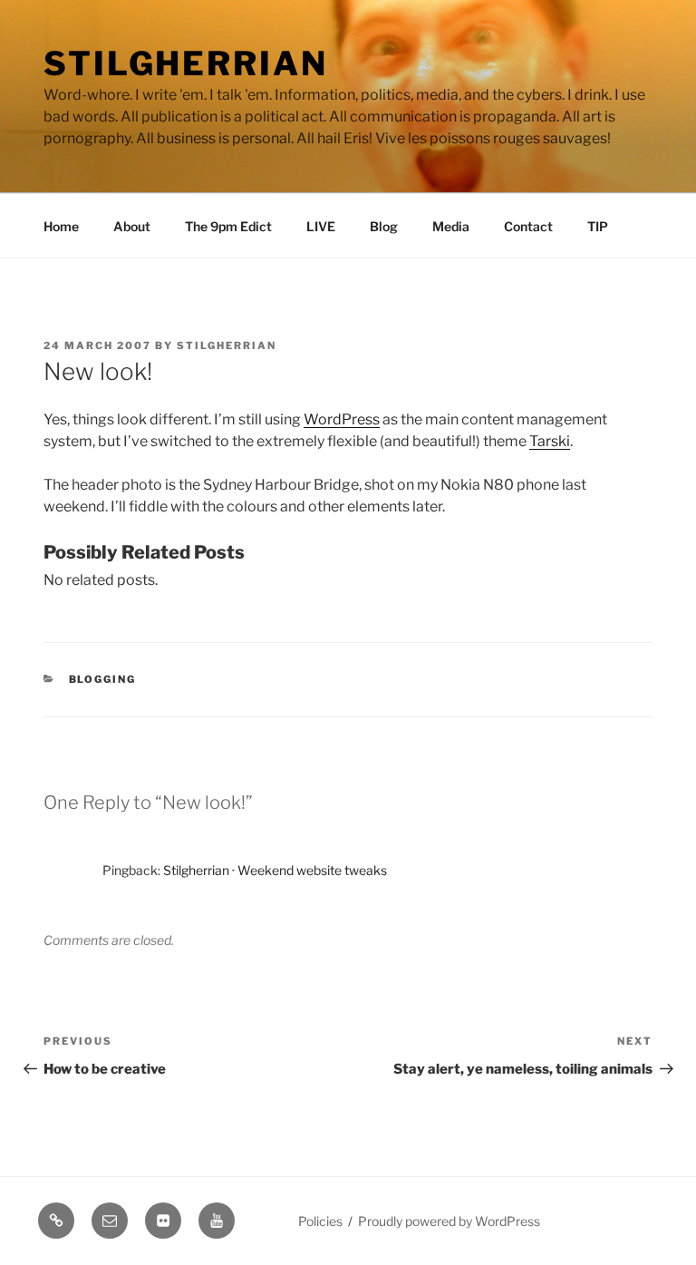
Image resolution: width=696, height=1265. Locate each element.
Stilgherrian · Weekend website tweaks (275, 870)
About (131, 226)
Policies (320, 1221)
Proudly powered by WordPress (449, 1221)
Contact (528, 226)
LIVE (320, 226)
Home (61, 226)
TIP (597, 226)
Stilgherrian (186, 63)
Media (450, 226)
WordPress (342, 419)
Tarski (549, 441)
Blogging (103, 679)
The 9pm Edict (228, 226)
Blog (384, 226)
